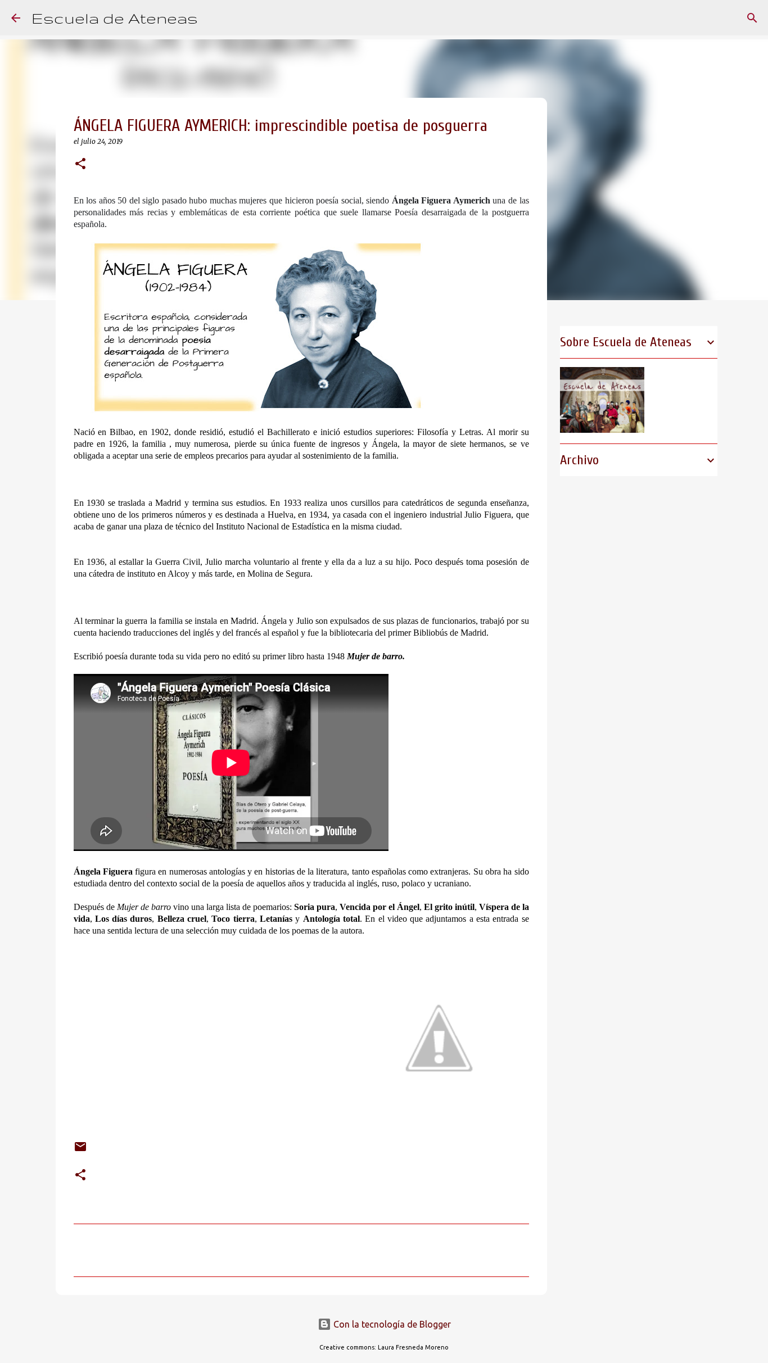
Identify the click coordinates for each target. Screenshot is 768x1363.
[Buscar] (213, 17)
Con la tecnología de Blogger (391, 1324)
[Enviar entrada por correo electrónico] (80, 1148)
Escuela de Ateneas (114, 17)
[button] (80, 164)
